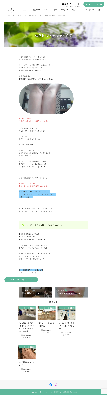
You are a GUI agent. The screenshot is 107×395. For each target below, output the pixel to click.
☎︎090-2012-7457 (72, 4)
